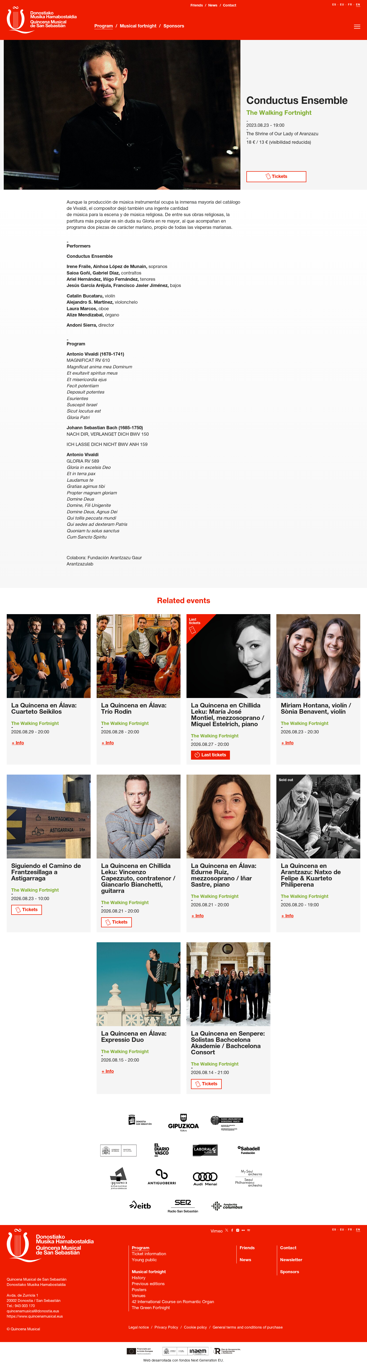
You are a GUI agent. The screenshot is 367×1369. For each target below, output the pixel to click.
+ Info (18, 743)
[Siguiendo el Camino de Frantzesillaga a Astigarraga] (49, 816)
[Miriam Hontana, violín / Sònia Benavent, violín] (318, 656)
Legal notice (139, 1328)
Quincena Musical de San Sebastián (42, 20)
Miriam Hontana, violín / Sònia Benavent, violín (316, 709)
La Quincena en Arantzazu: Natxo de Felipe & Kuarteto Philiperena (311, 875)
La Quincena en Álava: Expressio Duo (134, 1037)
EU (342, 5)
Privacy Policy (166, 1328)
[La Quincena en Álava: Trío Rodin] (139, 656)
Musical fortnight (138, 26)
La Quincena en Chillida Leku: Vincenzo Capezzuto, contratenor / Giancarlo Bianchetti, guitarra (138, 879)
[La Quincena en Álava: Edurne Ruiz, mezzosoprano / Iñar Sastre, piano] (228, 816)
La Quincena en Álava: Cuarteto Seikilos (44, 709)
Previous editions (148, 1284)
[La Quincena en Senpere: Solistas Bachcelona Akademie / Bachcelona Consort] (228, 984)
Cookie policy (195, 1328)
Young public (144, 1260)
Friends (196, 5)
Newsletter (291, 1260)
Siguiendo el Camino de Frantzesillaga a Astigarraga (46, 872)
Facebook (232, 1230)
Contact (229, 5)
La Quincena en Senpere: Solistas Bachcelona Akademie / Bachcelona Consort (228, 1043)
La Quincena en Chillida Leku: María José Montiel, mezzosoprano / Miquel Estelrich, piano (227, 715)
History (139, 1278)
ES (334, 5)
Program (103, 26)
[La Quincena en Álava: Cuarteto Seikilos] (49, 656)
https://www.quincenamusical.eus (35, 1317)
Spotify (248, 1230)
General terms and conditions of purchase (248, 1328)
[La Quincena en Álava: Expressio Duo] (139, 984)
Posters (139, 1290)
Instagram (237, 1230)
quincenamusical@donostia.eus (33, 1311)
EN (358, 5)
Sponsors (174, 26)
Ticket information (149, 1254)
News (212, 5)
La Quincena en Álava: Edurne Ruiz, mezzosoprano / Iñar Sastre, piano (223, 875)
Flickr (243, 1230)
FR (350, 5)
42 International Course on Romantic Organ (173, 1302)
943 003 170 (25, 1306)
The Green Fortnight (151, 1308)
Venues (139, 1296)
